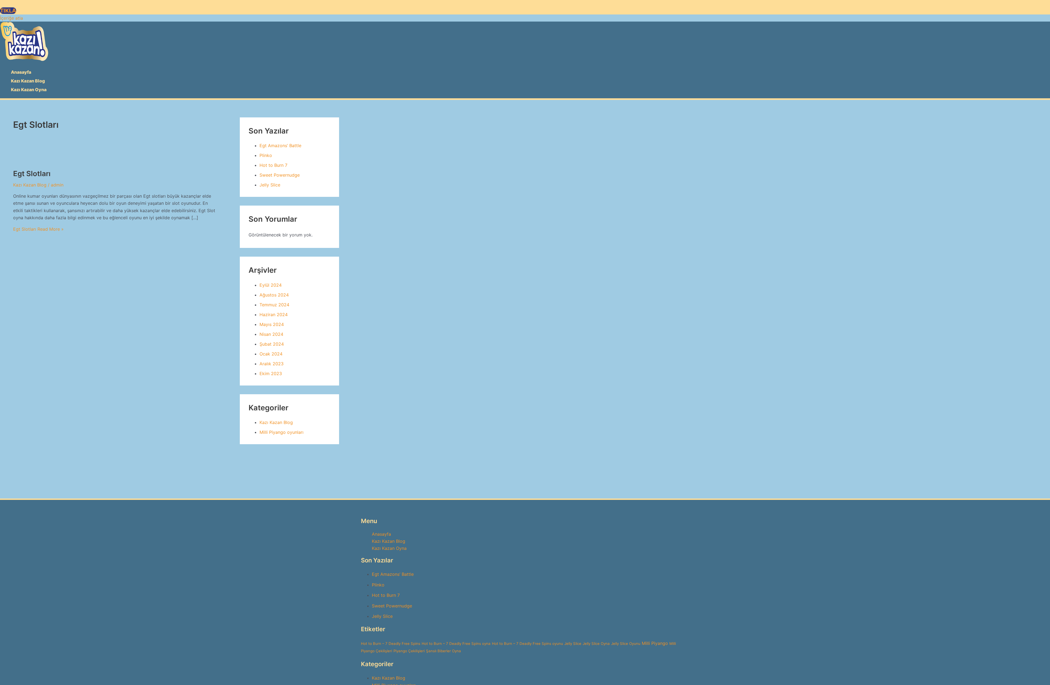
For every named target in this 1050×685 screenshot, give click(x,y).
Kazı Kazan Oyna (28, 89)
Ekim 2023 (270, 373)
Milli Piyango (655, 643)
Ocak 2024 (270, 354)
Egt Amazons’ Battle (280, 145)
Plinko (265, 155)
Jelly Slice (269, 185)
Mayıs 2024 (271, 324)
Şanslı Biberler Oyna (443, 651)
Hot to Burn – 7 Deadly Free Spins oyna (456, 643)
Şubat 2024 (271, 344)
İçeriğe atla (11, 18)
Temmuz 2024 (274, 304)
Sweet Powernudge (279, 175)
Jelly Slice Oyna (596, 643)
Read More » (38, 229)
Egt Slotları (32, 173)
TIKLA (8, 10)
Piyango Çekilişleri (409, 651)
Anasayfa (21, 72)
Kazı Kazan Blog (28, 81)
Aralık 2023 (271, 363)
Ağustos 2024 (274, 295)
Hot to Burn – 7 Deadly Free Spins (390, 643)
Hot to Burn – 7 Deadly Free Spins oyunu (527, 643)
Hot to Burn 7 (273, 165)
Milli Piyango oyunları (281, 432)
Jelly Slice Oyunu (625, 643)
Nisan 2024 (271, 334)
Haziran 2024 (273, 314)
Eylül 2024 (270, 285)
